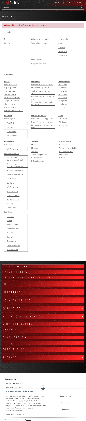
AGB (60, 43)
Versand (28, 420)
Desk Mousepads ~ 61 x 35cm (42, 84)
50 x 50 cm (62, 84)
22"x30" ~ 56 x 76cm (11, 107)
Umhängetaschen (13, 245)
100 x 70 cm (62, 107)
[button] (63, 2)
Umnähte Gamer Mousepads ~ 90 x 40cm (42, 103)
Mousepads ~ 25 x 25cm (40, 88)
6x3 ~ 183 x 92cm (10, 88)
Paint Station (64, 145)
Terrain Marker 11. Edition (68, 148)
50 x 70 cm (62, 88)
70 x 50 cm (62, 97)
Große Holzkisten (13, 195)
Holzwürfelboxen (13, 199)
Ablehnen (66, 409)
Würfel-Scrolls (12, 149)
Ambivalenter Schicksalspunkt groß (15, 159)
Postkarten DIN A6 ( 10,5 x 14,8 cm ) (42, 126)
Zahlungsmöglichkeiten (39, 39)
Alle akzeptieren (66, 396)
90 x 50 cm (62, 101)
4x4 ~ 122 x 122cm (10, 91)
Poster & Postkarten (21, 316)
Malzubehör (35, 145)
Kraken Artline (36, 60)
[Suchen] (82, 8)
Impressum (62, 51)
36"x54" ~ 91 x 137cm (11, 104)
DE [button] (55, 2)
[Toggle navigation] (3, 1)
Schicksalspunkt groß (15, 170)
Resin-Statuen (12, 208)
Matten (9, 220)
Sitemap (61, 47)
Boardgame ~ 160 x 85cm (13, 110)
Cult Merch (8, 145)
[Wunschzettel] (68, 2)
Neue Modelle (12, 135)
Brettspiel (10, 216)
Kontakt (7, 43)
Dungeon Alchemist (38, 64)
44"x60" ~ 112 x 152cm (12, 97)
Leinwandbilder (16, 300)
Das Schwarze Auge (11, 153)
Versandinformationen (39, 43)
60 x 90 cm (62, 94)
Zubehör (10, 357)
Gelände (62, 158)
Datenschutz (63, 39)
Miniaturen (35, 148)
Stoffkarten (11, 183)
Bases (8, 330)
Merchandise (13, 349)
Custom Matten (65, 142)
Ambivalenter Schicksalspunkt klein (15, 165)
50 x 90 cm (62, 91)
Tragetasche (11, 241)
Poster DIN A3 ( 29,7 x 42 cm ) (42, 122)
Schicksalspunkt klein (15, 175)
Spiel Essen (8, 212)
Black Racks (63, 154)
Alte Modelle (11, 123)
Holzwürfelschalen (38, 161)
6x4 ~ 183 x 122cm (10, 84)
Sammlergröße (9, 119)
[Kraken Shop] (14, 2)
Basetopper (62, 125)
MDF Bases (62, 122)
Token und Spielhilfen (39, 154)
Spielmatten (11, 179)
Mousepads (12, 292)
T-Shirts (10, 233)
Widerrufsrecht (64, 55)
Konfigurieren (66, 403)
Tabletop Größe (10, 127)
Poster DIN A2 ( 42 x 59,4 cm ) (42, 119)
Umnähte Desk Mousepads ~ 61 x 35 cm (42, 98)
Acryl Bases (62, 119)
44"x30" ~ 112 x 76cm (11, 101)
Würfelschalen (12, 191)
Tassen (9, 237)
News (6, 39)
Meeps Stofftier (12, 224)
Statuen (10, 204)
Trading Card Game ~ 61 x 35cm (40, 92)
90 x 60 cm (62, 104)
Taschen (34, 151)
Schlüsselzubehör (13, 229)
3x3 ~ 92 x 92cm (10, 94)
